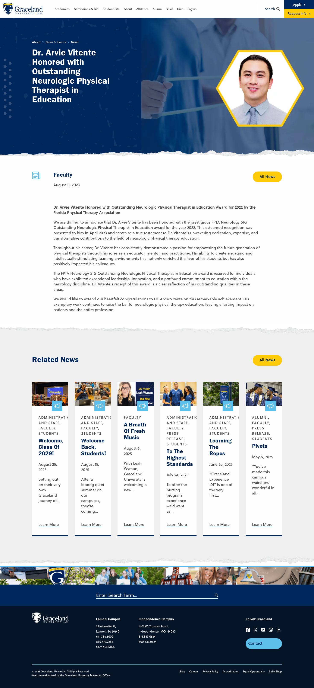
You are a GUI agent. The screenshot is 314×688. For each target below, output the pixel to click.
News (74, 42)
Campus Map (105, 647)
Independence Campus (156, 619)
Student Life (111, 9)
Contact (255, 643)
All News (267, 176)
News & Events (55, 42)
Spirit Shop (275, 671)
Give (180, 9)
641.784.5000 (104, 636)
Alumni (158, 9)
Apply (297, 4)
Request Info (297, 13)
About (128, 9)
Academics (62, 9)
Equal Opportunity (254, 671)
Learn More (48, 524)
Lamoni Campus (108, 619)
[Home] (50, 617)
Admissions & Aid (86, 9)
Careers (193, 671)
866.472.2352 (104, 642)
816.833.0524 (147, 636)
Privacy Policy (210, 671)
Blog (182, 671)
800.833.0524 (148, 642)
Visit (170, 9)
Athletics (142, 9)
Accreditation (230, 671)
